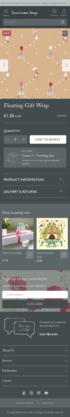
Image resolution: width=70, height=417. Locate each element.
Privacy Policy (48, 403)
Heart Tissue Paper (12, 252)
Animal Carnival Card (45, 254)
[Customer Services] (19, 328)
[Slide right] (66, 65)
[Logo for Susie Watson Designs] (24, 13)
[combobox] (35, 22)
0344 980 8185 (48, 334)
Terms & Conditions (24, 403)
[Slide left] (4, 65)
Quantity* (12, 131)
